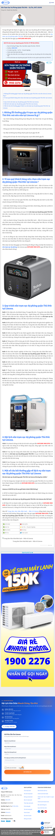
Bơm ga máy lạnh (28, 796)
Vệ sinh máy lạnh (28, 793)
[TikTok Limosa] (42, 811)
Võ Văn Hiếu (15, 806)
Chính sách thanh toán (43, 801)
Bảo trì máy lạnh (28, 800)
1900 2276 (7, 800)
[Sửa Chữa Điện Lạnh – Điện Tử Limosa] (12, 2)
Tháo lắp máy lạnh (28, 803)
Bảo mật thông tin (42, 804)
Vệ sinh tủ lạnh (27, 815)
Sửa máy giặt (27, 806)
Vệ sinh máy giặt (28, 809)
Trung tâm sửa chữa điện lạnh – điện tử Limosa (23, 511)
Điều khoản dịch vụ (42, 790)
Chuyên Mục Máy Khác (12, 10)
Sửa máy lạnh (27, 790)
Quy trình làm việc (42, 808)
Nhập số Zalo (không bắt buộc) (10, 752)
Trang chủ (3, 10)
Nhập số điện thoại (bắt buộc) (10, 746)
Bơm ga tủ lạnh (27, 818)
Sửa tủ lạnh (27, 812)
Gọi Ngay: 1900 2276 (10, 726)
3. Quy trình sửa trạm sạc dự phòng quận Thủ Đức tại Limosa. (21, 102)
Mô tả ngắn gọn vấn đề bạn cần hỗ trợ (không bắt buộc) (15, 757)
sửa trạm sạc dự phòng (9, 247)
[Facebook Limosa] (39, 811)
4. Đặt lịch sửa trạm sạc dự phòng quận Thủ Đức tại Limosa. (20, 104)
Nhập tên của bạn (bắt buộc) (9, 740)
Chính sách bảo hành (43, 793)
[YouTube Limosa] (45, 811)
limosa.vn (8, 812)
